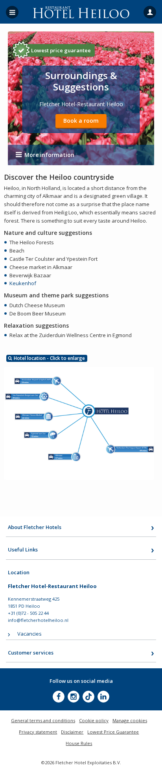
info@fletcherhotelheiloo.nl (38, 620)
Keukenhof (22, 283)
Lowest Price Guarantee (113, 732)
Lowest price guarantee (61, 50)
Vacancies (29, 633)
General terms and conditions (43, 720)
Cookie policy (94, 720)
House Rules (79, 743)
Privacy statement (38, 732)
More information (49, 155)
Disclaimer (72, 732)
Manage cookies (129, 720)
